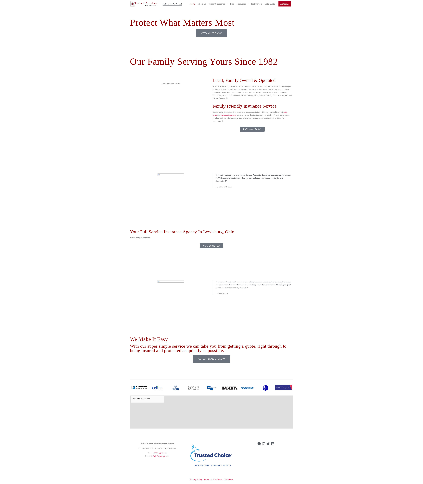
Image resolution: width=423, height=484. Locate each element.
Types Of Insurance (217, 4)
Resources (241, 4)
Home (192, 4)
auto (285, 112)
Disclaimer (228, 479)
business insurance (228, 115)
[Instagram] (264, 444)
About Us (202, 4)
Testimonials (256, 4)
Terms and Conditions (213, 479)
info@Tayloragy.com (160, 456)
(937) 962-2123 (160, 453)
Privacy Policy (196, 479)
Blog (232, 4)
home (215, 115)
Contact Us (284, 4)
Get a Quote (270, 4)
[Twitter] (268, 444)
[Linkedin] (273, 444)
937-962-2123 (172, 4)
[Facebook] (259, 444)
